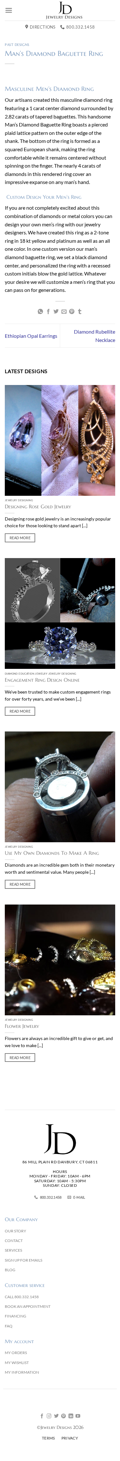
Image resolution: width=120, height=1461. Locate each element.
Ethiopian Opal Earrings (31, 336)
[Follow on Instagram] (49, 1416)
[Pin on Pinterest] (71, 312)
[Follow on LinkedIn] (70, 1416)
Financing (15, 1316)
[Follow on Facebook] (42, 1416)
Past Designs (17, 44)
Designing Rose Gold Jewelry (38, 506)
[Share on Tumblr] (79, 312)
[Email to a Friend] (64, 312)
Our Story (15, 1231)
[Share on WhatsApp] (40, 312)
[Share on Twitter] (56, 312)
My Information (22, 1372)
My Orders (16, 1352)
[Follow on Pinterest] (63, 1416)
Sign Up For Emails (23, 1260)
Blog (10, 1269)
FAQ (8, 1326)
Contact (14, 1240)
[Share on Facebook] (48, 312)
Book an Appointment (28, 1306)
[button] (8, 10)
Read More (20, 538)
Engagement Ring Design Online (42, 680)
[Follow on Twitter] (56, 1416)
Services (13, 1250)
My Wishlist (17, 1362)
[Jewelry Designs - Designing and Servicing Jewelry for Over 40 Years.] (63, 10)
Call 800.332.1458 (22, 1296)
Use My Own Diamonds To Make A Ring (52, 853)
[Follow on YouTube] (78, 1416)
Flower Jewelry (22, 1026)
